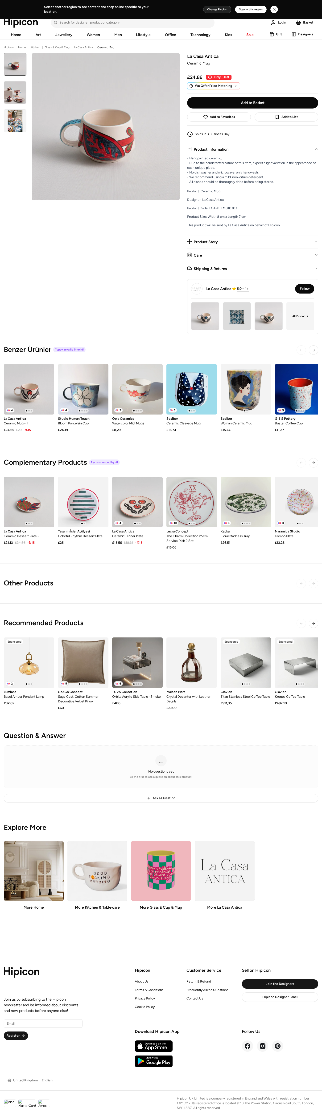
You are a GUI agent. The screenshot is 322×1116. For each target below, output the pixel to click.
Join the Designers (280, 984)
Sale (250, 34)
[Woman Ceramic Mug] (246, 389)
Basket (308, 22)
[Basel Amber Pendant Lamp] (29, 662)
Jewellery (63, 34)
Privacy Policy (145, 998)
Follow (305, 289)
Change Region (217, 9)
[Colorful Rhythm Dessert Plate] (83, 502)
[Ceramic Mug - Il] (29, 389)
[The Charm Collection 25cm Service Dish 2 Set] (191, 502)
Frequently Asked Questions (207, 990)
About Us (142, 981)
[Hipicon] (21, 22)
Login (282, 22)
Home (16, 34)
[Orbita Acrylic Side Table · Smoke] (137, 662)
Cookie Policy (145, 1007)
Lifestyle (143, 34)
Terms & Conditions (149, 990)
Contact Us (194, 998)
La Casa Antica (83, 47)
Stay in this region (251, 9)
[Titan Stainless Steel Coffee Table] (246, 662)
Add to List (289, 117)
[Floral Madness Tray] (246, 502)
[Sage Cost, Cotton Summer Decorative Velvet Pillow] (83, 662)
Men (118, 34)
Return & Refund (198, 981)
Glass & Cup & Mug (57, 47)
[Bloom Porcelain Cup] (83, 389)
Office (170, 34)
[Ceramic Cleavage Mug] (191, 389)
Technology (200, 34)
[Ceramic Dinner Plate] (137, 502)
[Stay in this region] (274, 9)
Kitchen (35, 47)
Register (13, 1036)
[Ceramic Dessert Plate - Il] (29, 502)
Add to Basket (252, 103)
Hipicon (9, 47)
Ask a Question (164, 798)
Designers (306, 34)
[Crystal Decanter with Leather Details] (191, 662)
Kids (228, 34)
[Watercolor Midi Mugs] (137, 389)
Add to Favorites (222, 117)
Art (38, 34)
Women (93, 34)
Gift (279, 34)
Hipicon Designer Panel (279, 997)
